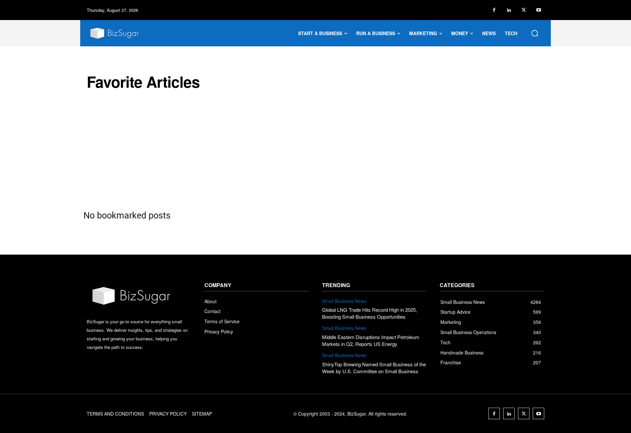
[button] (534, 33)
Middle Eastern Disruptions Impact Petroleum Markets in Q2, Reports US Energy (370, 340)
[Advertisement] (315, 150)
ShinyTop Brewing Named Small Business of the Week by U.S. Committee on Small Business (374, 368)
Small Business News (344, 301)
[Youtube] (538, 10)
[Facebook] (494, 10)
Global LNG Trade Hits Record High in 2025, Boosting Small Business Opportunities (369, 313)
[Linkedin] (509, 10)
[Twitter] (523, 10)
